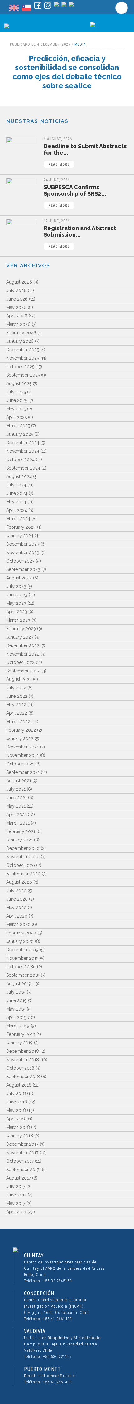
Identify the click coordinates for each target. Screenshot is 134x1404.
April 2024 (16, 510)
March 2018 (18, 1127)
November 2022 (22, 653)
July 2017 (15, 1186)
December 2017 (22, 1144)
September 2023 (23, 569)
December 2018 (22, 1051)
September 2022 (23, 670)
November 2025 (22, 358)
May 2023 (16, 603)
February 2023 (21, 628)
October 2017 (20, 1161)
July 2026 (16, 290)
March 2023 (18, 620)
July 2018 (16, 1093)
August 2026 (19, 282)
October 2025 (20, 366)
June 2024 (16, 493)
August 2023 (19, 577)
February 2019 (20, 1034)
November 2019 (22, 958)
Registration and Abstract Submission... (80, 237)
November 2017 (22, 1152)
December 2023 (22, 544)
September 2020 (23, 873)
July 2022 (16, 687)
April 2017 (16, 1211)
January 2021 (19, 839)
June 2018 (16, 1101)
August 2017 (18, 1177)
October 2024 (20, 459)
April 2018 (16, 1118)
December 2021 (22, 746)
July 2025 (16, 391)
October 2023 (20, 560)
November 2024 (22, 451)
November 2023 (22, 552)
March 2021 (18, 822)
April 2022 (16, 713)
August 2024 (19, 476)
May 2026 (16, 307)
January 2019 (19, 1042)
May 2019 (16, 1008)
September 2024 (23, 468)
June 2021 (16, 797)
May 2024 (16, 501)
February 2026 (21, 332)
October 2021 (20, 763)
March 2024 (18, 518)
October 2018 (20, 1068)
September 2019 (23, 975)
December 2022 (22, 645)
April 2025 (16, 417)
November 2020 (23, 856)
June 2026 (17, 298)
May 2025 (16, 408)
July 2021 (16, 789)
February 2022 (21, 730)
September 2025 (23, 375)
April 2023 (16, 611)
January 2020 (20, 941)
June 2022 (16, 696)
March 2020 (18, 924)
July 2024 (16, 484)
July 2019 (16, 992)
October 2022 (20, 662)
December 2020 (23, 848)
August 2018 (18, 1085)
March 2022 (18, 721)
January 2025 (19, 434)
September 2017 (22, 1169)
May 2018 (16, 1110)
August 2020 (19, 882)
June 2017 (16, 1194)
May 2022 (16, 704)
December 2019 (22, 949)
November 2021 (22, 755)
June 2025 (16, 400)
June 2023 (16, 594)
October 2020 (20, 865)
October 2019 (20, 966)
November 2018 (22, 1059)
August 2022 (19, 679)
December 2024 (22, 442)
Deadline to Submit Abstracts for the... (85, 155)
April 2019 (16, 1017)
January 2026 (20, 341)
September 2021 (23, 772)
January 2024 (19, 535)
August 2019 (18, 983)
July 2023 (16, 586)
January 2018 (19, 1135)
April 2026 (16, 315)
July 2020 (16, 890)
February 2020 (21, 932)
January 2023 (19, 637)
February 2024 (21, 527)
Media (80, 44)
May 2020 (16, 907)
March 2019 (18, 1025)
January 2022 (19, 738)
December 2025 (22, 349)
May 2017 (15, 1203)
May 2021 (16, 806)
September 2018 (23, 1076)
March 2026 (18, 324)
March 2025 (18, 425)
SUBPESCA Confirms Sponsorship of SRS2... (75, 196)
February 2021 (20, 831)
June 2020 (17, 899)
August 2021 (18, 780)
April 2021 (16, 814)
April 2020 (16, 915)
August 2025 (18, 383)
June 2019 (16, 1000)
